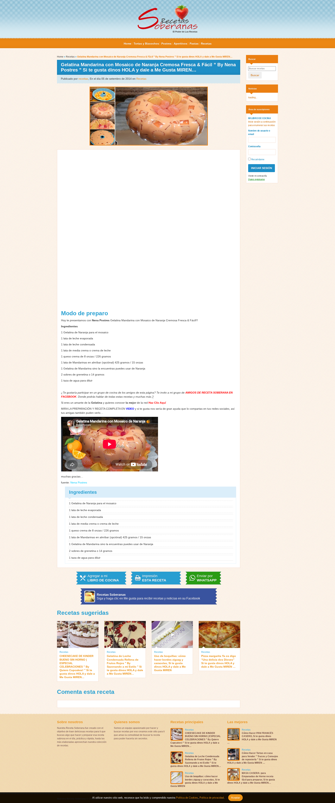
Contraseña (254, 146)
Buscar (255, 75)
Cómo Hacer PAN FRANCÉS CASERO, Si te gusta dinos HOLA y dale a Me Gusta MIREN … (252, 738)
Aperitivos (180, 43)
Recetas (206, 43)
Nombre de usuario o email (259, 132)
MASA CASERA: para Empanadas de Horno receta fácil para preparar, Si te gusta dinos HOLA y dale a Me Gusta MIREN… (251, 778)
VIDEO (130, 408)
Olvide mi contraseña (257, 176)
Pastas (194, 43)
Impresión (154, 578)
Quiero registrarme (256, 179)
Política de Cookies (187, 797)
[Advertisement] (148, 231)
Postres (166, 43)
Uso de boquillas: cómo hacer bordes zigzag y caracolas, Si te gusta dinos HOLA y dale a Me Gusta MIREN (170, 663)
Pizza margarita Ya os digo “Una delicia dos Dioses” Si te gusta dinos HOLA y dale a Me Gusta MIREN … (218, 661)
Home (127, 43)
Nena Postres (78, 482)
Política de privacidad (211, 797)
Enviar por (207, 578)
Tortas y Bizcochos (146, 43)
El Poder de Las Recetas (185, 31)
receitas (83, 78)
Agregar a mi (103, 578)
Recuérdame (257, 159)
